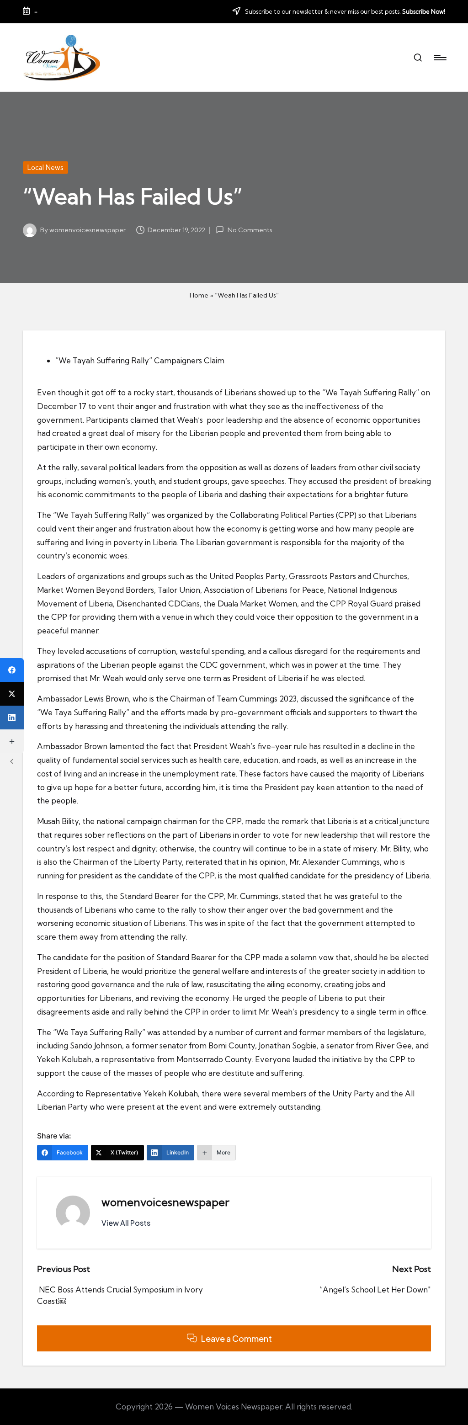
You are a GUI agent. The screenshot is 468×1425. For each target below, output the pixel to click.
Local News (45, 167)
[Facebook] (12, 670)
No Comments (250, 230)
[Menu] (439, 57)
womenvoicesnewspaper (165, 1202)
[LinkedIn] (12, 717)
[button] (125, 1223)
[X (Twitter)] (12, 694)
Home (199, 295)
